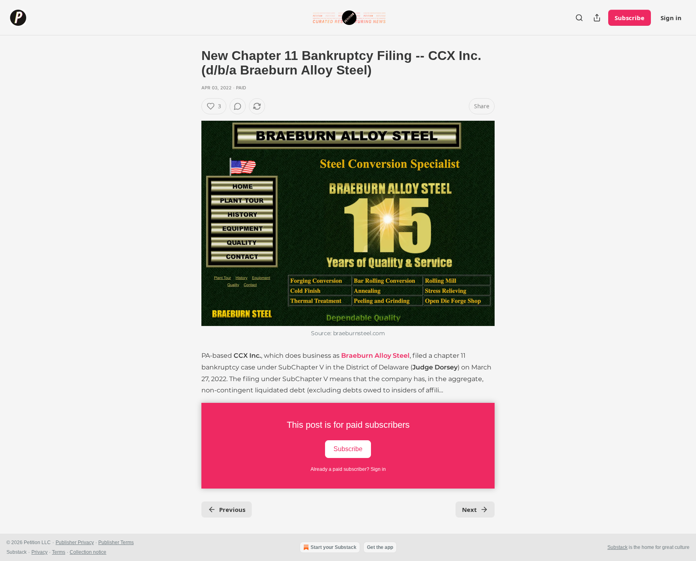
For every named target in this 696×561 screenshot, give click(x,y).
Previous (232, 509)
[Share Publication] (597, 18)
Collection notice (88, 552)
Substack (617, 547)
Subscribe (629, 18)
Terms (58, 552)
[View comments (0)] (238, 106)
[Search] (579, 18)
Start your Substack (333, 547)
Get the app (380, 547)
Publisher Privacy (75, 542)
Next (469, 509)
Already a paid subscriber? (348, 469)
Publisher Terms (116, 542)
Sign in (671, 18)
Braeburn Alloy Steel (375, 355)
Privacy (39, 552)
